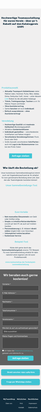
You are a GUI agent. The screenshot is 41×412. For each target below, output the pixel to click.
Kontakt (21, 407)
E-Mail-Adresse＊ (9, 293)
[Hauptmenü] (38, 4)
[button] (4, 55)
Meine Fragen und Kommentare (15, 336)
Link (6, 99)
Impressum (33, 403)
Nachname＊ (7, 302)
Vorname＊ (6, 284)
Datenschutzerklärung (24, 351)
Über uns (9, 403)
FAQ (21, 403)
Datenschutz (32, 407)
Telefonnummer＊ (9, 311)
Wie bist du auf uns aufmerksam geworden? (20, 328)
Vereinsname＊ (8, 319)
